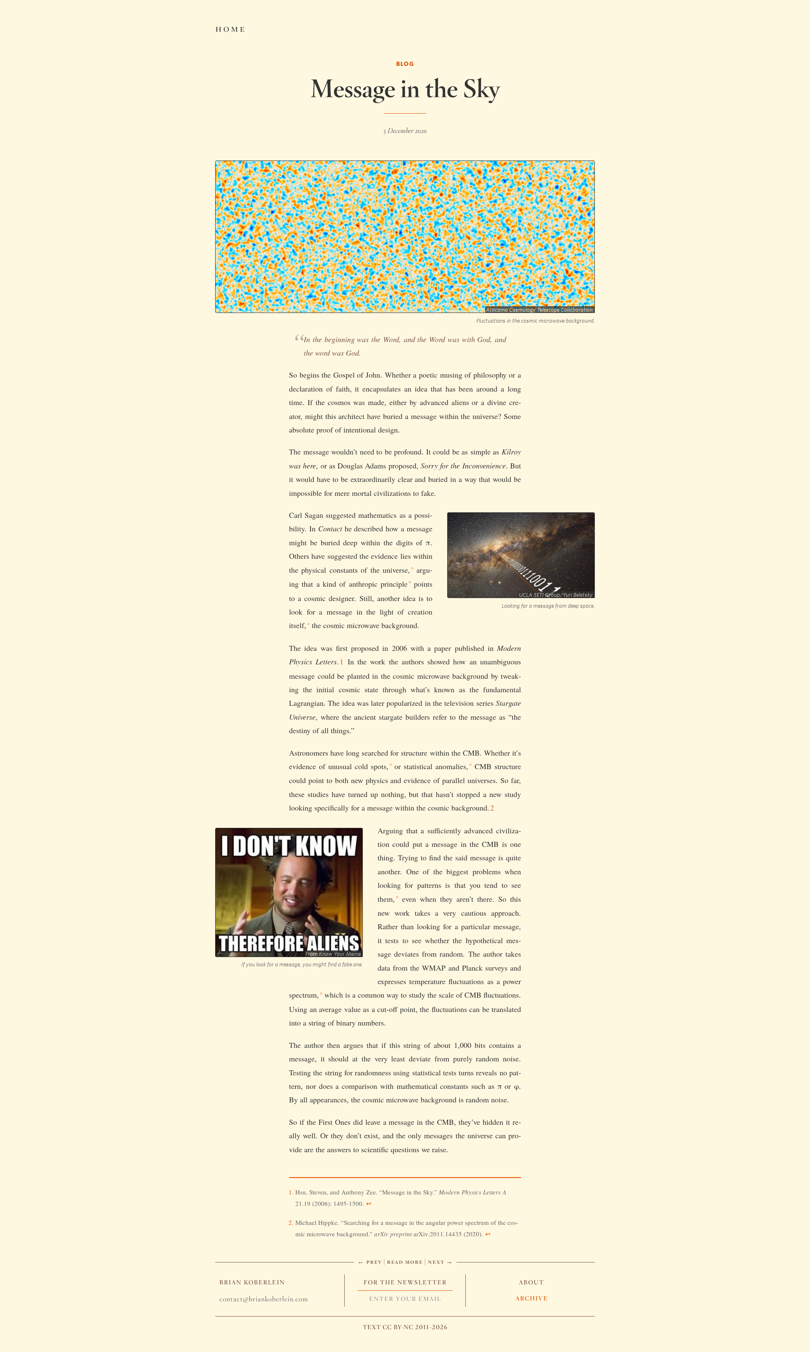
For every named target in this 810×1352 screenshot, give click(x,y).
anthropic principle (378, 584)
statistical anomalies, (436, 766)
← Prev (369, 1261)
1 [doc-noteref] (341, 661)
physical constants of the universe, (355, 570)
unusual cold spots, (358, 766)
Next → (440, 1261)
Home (230, 28)
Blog (405, 63)
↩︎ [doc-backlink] (369, 1203)
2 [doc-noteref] (492, 807)
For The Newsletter (405, 1282)
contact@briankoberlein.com (263, 1299)
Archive (532, 1298)
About (531, 1282)
